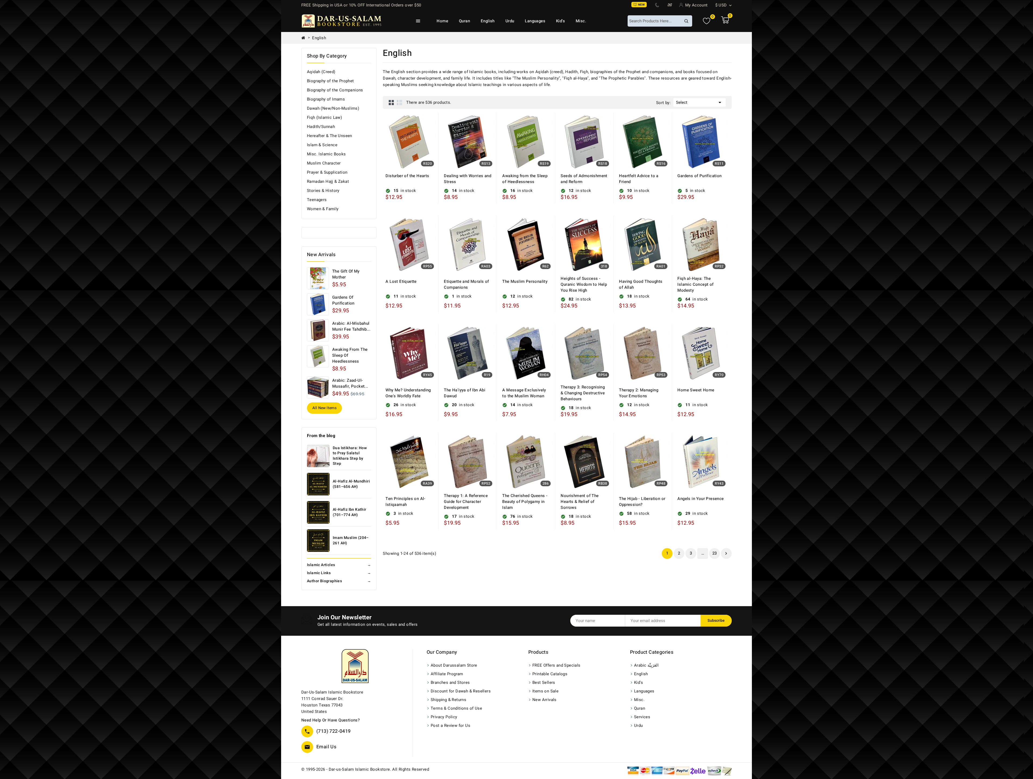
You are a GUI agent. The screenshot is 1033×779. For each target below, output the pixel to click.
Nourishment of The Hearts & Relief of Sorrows (580, 501)
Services (642, 717)
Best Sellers (543, 682)
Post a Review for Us (450, 725)
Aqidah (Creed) (321, 72)
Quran (464, 21)
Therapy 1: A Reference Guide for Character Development (466, 501)
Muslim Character (324, 163)
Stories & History (323, 191)
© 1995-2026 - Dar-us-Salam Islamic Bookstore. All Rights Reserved (365, 769)
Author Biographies (339, 581)
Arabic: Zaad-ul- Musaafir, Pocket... (350, 383)
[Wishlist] (706, 21)
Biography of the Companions (335, 90)
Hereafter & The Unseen (329, 136)
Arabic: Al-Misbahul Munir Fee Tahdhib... (351, 326)
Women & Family (323, 209)
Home (442, 21)
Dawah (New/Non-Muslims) (333, 108)
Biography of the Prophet (330, 81)
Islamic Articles (339, 565)
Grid (391, 102)
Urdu (509, 21)
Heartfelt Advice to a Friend (638, 179)
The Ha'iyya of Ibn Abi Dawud (464, 393)
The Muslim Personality (524, 281)
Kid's (560, 21)
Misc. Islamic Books (326, 154)
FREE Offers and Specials (556, 665)
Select (699, 102)
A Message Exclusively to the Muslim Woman (524, 393)
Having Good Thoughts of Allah (640, 284)
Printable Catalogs (549, 674)
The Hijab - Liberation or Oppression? (642, 502)
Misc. (581, 21)
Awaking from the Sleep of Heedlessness (349, 355)
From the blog (321, 436)
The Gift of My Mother (346, 274)
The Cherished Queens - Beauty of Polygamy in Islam (524, 501)
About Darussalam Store (454, 665)
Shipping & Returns (448, 700)
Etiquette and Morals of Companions (466, 284)
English (488, 21)
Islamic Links (339, 573)
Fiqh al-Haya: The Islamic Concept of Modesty (695, 284)
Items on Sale (545, 691)
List (399, 102)
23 (714, 553)
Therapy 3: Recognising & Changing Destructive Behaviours (583, 393)
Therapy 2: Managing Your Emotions (638, 393)
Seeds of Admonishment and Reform (584, 179)
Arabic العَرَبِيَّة (646, 665)
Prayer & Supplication (327, 172)
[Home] (305, 38)
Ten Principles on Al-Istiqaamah (405, 502)
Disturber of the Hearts (407, 176)
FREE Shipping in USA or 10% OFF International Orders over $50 (361, 5)
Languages (535, 21)
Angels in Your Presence (700, 499)
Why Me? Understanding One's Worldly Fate (408, 393)
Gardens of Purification (343, 300)
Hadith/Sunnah (321, 127)
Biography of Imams (326, 99)
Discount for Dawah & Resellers (461, 691)
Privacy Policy (444, 717)
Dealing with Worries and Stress (467, 179)
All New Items (324, 408)
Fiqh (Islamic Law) (324, 117)
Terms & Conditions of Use (456, 708)
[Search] (686, 21)
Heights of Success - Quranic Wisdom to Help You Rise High (584, 284)
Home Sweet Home (695, 390)
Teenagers (317, 200)
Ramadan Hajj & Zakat (328, 181)
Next (726, 553)
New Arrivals (544, 700)
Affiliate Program (447, 674)
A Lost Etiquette (400, 281)
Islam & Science (322, 145)
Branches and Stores (450, 682)
